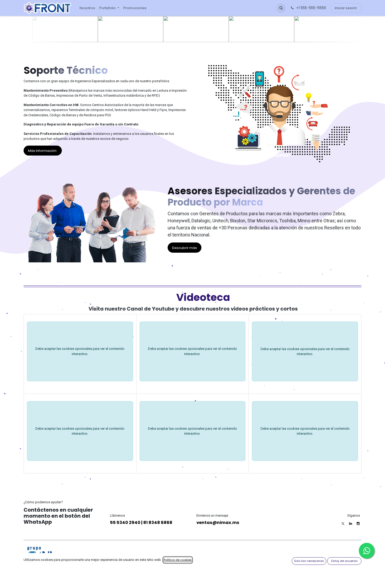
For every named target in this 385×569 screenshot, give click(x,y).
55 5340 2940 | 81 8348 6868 (141, 523)
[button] (281, 8)
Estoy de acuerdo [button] (344, 561)
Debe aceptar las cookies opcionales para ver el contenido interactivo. (79, 351)
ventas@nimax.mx (217, 523)
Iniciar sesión (346, 7)
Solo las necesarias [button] (309, 561)
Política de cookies (178, 560)
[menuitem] (87, 8)
